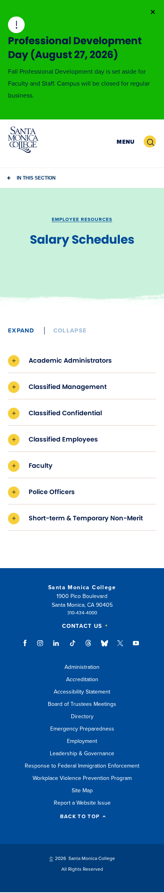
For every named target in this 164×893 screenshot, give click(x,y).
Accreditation (82, 679)
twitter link (120, 647)
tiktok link (72, 647)
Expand (21, 330)
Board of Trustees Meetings (82, 704)
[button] (126, 142)
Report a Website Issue (82, 802)
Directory (82, 716)
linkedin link (56, 647)
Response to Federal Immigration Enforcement (82, 765)
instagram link (41, 647)
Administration (82, 667)
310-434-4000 (82, 612)
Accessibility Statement (82, 691)
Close (153, 12)
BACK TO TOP (80, 817)
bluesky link (104, 647)
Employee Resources (82, 219)
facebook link (27, 647)
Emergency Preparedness (82, 728)
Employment (82, 741)
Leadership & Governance (82, 753)
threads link (89, 647)
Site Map (82, 790)
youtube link (136, 647)
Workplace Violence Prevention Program (82, 778)
